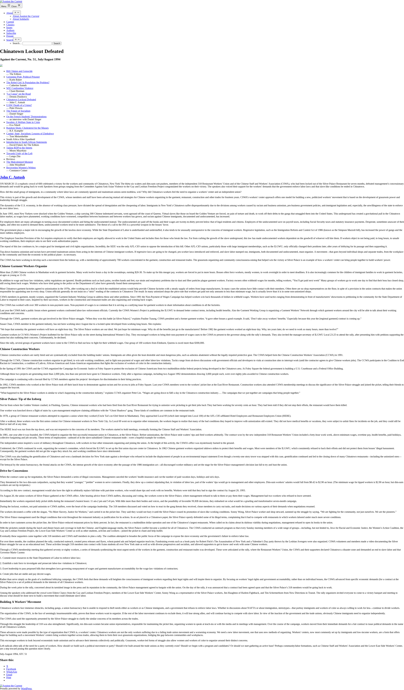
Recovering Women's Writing (21, 167)
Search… (17, 43)
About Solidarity (21, 19)
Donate (10, 36)
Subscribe (11, 33)
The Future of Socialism (18, 111)
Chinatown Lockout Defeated (21, 99)
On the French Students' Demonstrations (26, 116)
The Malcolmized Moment (19, 162)
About (9, 13)
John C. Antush (12, 177)
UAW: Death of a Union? (19, 105)
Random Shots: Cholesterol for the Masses (27, 128)
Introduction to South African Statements (26, 142)
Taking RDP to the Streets (19, 147)
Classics (10, 24)
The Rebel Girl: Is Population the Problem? (27, 82)
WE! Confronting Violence (19, 88)
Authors (10, 30)
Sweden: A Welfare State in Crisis (23, 122)
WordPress (26, 688)
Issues (9, 27)
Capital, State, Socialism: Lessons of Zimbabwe (30, 133)
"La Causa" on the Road (18, 94)
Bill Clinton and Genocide (19, 71)
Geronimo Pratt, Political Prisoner (23, 76)
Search (9, 40)
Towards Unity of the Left (19, 153)
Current (10, 21)
